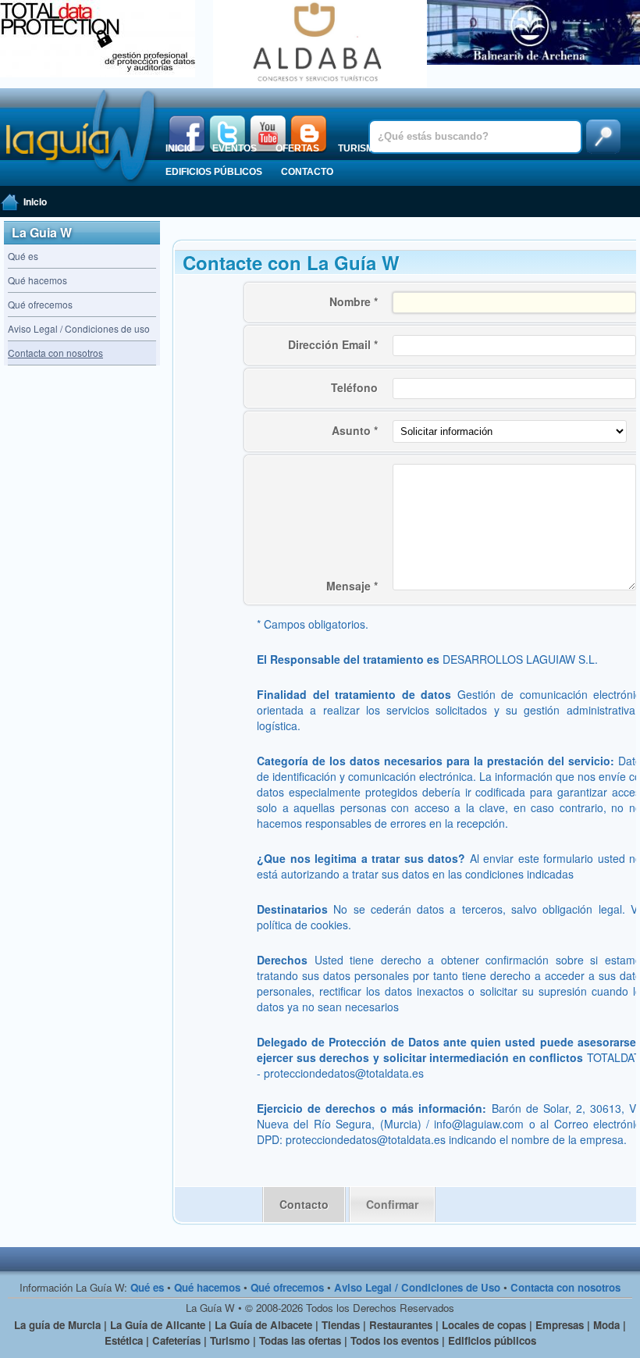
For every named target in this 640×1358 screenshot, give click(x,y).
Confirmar (392, 1204)
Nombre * (353, 301)
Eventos (234, 148)
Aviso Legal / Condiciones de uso (79, 328)
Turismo (359, 148)
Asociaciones (507, 148)
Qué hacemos (37, 280)
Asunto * (355, 430)
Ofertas (297, 148)
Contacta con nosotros (565, 1287)
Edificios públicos (213, 171)
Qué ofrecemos (40, 304)
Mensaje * (352, 585)
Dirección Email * (333, 344)
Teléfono (354, 387)
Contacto (307, 171)
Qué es (23, 255)
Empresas (426, 148)
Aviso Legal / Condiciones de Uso (417, 1287)
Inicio (179, 148)
